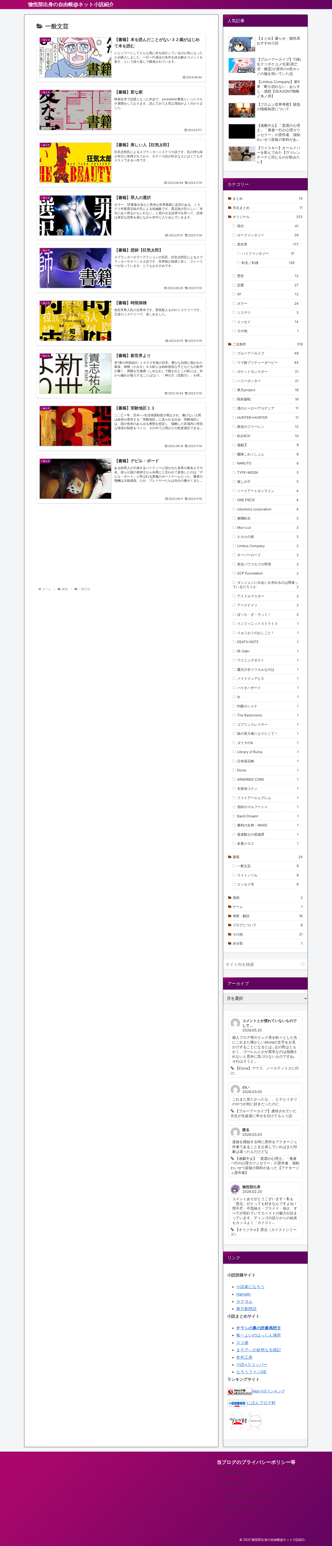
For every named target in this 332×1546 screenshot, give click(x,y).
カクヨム (244, 1301)
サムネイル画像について (244, 1496)
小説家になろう (250, 1286)
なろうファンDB (251, 1371)
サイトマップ (234, 1484)
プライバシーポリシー (242, 1507)
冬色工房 (244, 1357)
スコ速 (242, 1342)
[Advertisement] (121, 547)
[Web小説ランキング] (239, 1391)
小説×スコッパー (251, 1364)
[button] (303, 964)
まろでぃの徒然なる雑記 (258, 1349)
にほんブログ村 (261, 1402)
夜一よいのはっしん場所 (258, 1335)
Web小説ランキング (268, 1391)
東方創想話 (246, 1308)
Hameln (243, 1294)
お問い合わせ (234, 1472)
